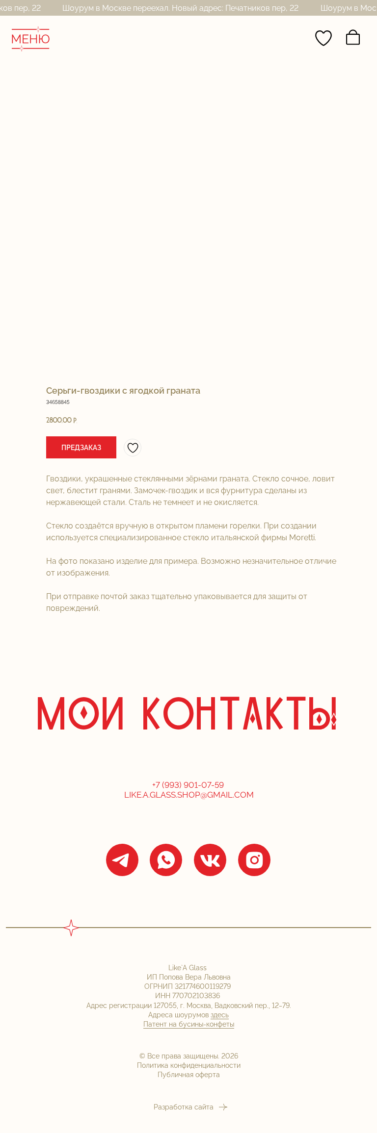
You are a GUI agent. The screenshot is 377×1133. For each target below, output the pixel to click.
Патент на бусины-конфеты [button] (188, 1024)
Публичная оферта (189, 1074)
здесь (220, 1014)
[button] (81, 447)
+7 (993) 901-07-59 (189, 785)
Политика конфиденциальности (189, 1065)
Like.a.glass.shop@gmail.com (189, 795)
